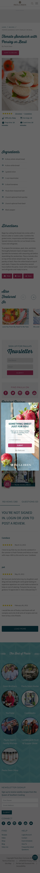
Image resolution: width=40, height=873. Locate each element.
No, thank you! (20, 450)
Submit (20, 445)
